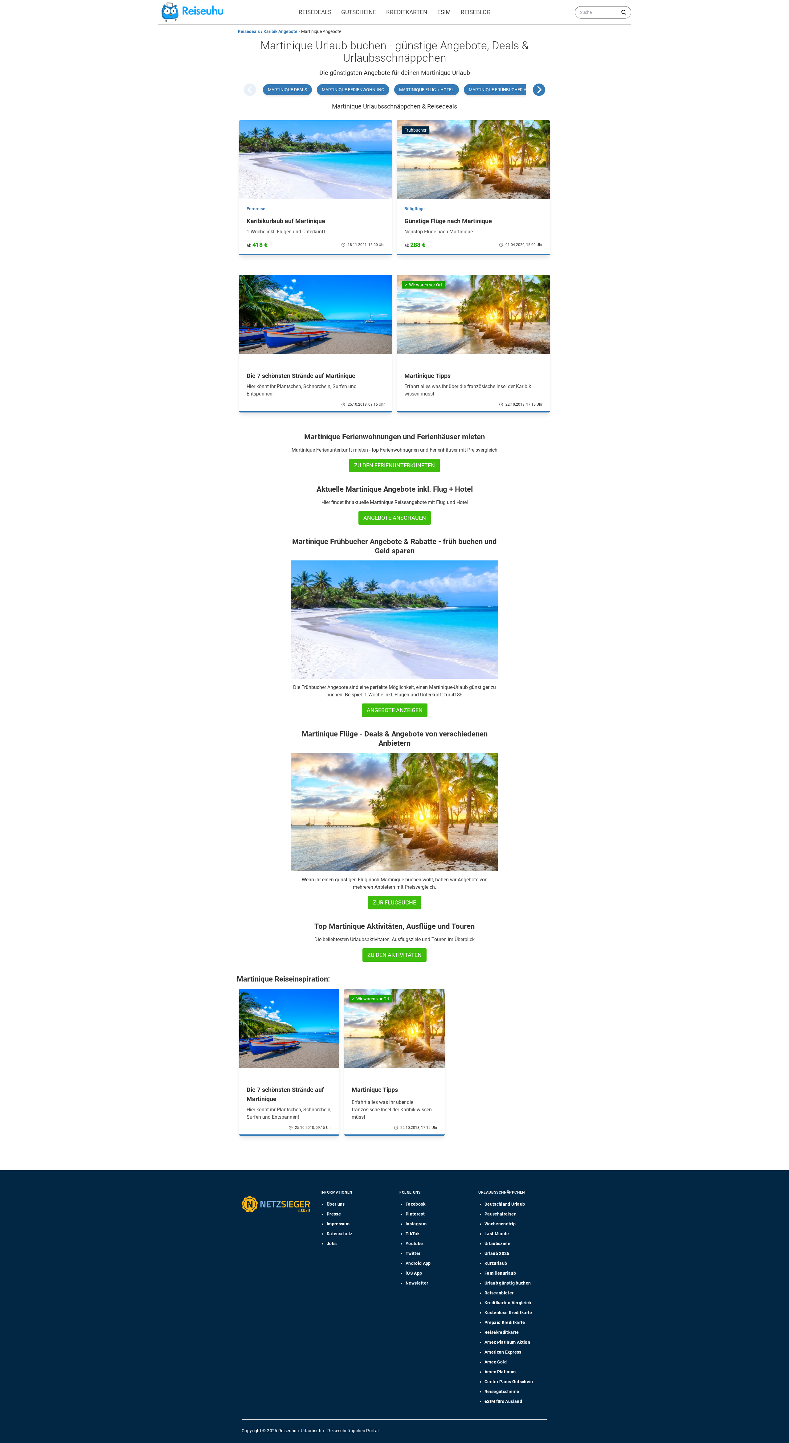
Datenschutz (340, 1233)
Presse (334, 1213)
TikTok (412, 1233)
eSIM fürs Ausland (503, 1401)
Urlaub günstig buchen (507, 1283)
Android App (418, 1263)
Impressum (338, 1223)
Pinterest (415, 1213)
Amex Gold (495, 1361)
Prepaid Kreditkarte (504, 1322)
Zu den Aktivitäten (394, 955)
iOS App (414, 1273)
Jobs (332, 1243)
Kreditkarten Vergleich (507, 1302)
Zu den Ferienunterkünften (394, 465)
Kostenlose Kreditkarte (508, 1312)
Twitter (413, 1253)
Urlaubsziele (497, 1243)
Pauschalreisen (500, 1213)
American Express (502, 1352)
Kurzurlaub (495, 1263)
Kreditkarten (406, 12)
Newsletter (417, 1283)
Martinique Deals (287, 89)
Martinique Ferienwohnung (353, 89)
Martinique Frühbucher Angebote (507, 89)
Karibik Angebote (280, 31)
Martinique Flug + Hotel (426, 89)
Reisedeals (315, 12)
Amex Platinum (500, 1371)
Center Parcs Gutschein (508, 1381)
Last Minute (496, 1233)
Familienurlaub (500, 1273)
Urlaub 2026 (496, 1253)
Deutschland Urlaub (504, 1204)
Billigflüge (414, 208)
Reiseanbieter (499, 1292)
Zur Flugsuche (394, 902)
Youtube (414, 1243)
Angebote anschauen (394, 517)
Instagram (416, 1223)
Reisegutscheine (501, 1391)
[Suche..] (623, 12)
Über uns (336, 1204)
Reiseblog (476, 12)
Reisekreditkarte (501, 1332)
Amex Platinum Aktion (507, 1342)
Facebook (416, 1204)
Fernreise (256, 208)
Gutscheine (358, 12)
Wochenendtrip (500, 1223)
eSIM (444, 12)
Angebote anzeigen (395, 710)
